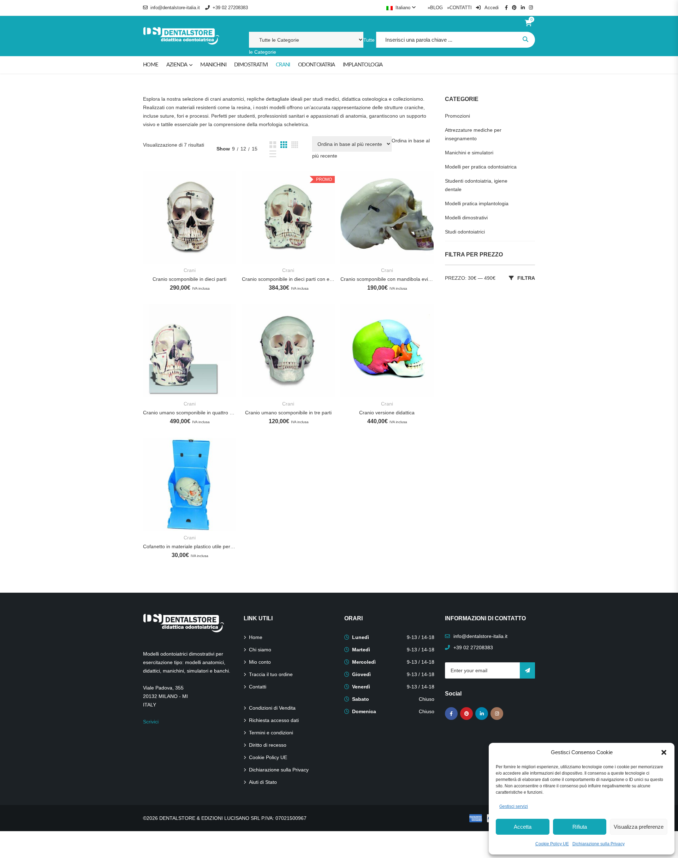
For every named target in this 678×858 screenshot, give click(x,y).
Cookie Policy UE (552, 843)
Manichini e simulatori (469, 152)
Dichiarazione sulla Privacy (598, 843)
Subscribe (527, 670)
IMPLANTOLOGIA (363, 64)
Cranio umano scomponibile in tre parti (288, 412)
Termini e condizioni (271, 732)
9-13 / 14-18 (420, 637)
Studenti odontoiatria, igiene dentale (476, 185)
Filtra (526, 278)
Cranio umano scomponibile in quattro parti (189, 412)
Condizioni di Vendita (272, 708)
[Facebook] (451, 713)
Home (255, 637)
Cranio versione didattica (387, 412)
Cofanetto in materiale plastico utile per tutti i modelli (189, 546)
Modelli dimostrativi (466, 217)
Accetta (522, 827)
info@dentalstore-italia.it (175, 7)
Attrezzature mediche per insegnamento (473, 134)
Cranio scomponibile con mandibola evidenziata (386, 279)
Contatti (257, 687)
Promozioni (457, 116)
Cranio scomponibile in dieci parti (189, 279)
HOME (151, 64)
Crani (190, 270)
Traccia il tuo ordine (271, 674)
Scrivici (151, 721)
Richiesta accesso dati (274, 720)
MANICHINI (213, 64)
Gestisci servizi (513, 806)
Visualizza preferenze (639, 827)
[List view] (272, 153)
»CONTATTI (459, 7)
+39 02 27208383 (230, 7)
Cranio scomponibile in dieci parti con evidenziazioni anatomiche (288, 279)
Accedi (491, 7)
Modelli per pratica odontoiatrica (481, 167)
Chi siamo (260, 649)
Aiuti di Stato (263, 782)
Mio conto (260, 662)
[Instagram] (496, 713)
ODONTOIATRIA (316, 64)
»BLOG (435, 7)
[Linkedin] (481, 713)
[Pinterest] (466, 713)
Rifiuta (579, 827)
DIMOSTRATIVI (251, 64)
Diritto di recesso (267, 745)
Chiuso (426, 699)
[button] (663, 752)
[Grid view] (272, 144)
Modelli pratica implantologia (477, 203)
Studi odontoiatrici (465, 232)
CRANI (283, 64)
